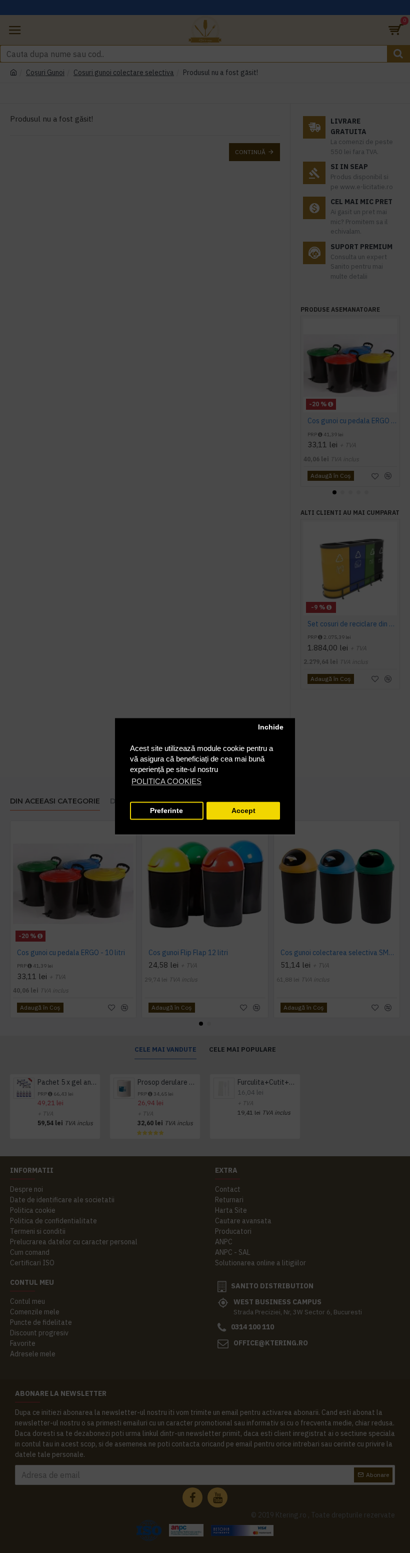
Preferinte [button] (166, 811)
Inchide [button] (271, 727)
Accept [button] (244, 811)
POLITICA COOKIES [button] (167, 782)
